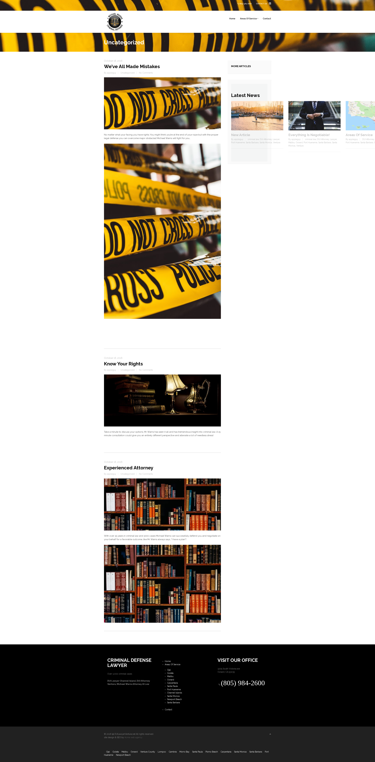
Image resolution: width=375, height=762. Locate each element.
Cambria (173, 752)
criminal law (253, 139)
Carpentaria (172, 683)
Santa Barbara (252, 142)
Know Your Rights (123, 363)
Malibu (291, 142)
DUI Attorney (266, 139)
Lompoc (162, 752)
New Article (240, 135)
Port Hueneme (238, 142)
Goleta (170, 673)
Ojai (169, 670)
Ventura (276, 142)
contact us (261, 4)
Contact (267, 18)
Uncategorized (128, 73)
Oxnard (299, 142)
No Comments (146, 73)
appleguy (111, 73)
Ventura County (147, 752)
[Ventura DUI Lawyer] (115, 21)
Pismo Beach (212, 752)
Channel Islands (174, 693)
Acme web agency (133, 737)
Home (232, 18)
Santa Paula (172, 686)
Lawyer (276, 139)
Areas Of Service (248, 18)
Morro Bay (184, 752)
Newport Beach (174, 699)
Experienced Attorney (128, 467)
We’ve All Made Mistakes (132, 66)
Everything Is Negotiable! (309, 135)
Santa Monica (266, 142)
